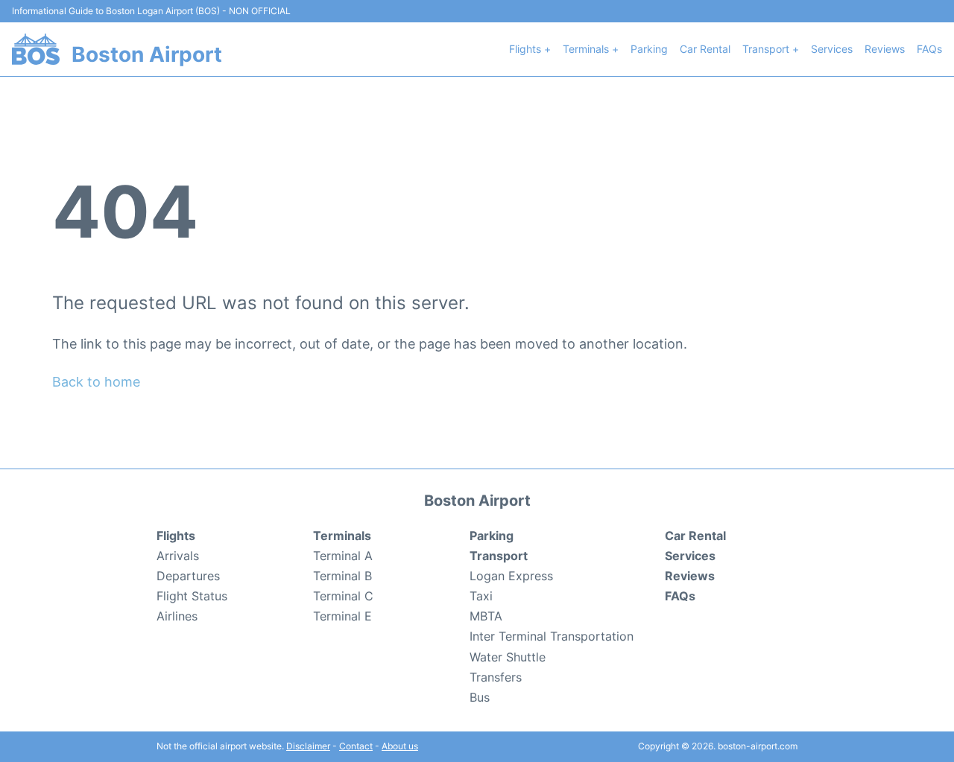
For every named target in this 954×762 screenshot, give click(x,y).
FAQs (929, 48)
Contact (356, 746)
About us (400, 746)
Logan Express (511, 575)
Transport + (770, 48)
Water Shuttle (508, 657)
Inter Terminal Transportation (552, 636)
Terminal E (342, 616)
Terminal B (342, 575)
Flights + (530, 48)
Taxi (481, 595)
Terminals (342, 535)
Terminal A (343, 555)
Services (832, 48)
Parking (649, 48)
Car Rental (705, 48)
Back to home (96, 382)
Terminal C (343, 595)
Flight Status (192, 595)
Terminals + (591, 48)
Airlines (177, 616)
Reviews (885, 48)
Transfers (496, 677)
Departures (188, 575)
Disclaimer (308, 746)
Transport (499, 555)
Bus (480, 697)
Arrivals (178, 555)
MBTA (486, 616)
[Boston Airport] (36, 49)
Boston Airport (147, 54)
